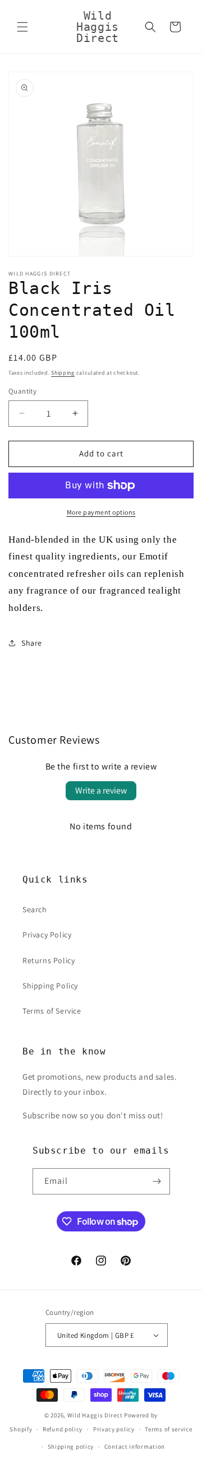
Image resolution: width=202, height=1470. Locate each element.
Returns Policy (48, 960)
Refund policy (62, 1429)
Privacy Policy (46, 935)
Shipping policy (71, 1446)
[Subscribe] (157, 1181)
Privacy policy (114, 1429)
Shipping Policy (50, 986)
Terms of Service (51, 1011)
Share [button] (31, 643)
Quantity (22, 391)
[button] (22, 27)
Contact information (134, 1446)
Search (34, 909)
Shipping (63, 372)
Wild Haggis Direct (95, 1415)
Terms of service (168, 1429)
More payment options (101, 512)
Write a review (101, 790)
